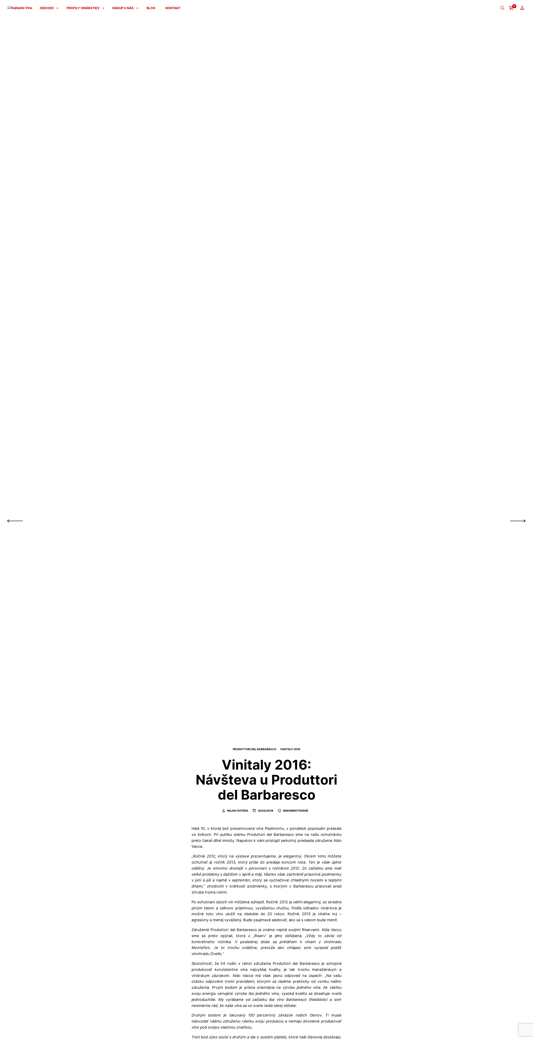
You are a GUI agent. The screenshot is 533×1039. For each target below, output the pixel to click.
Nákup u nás (123, 8)
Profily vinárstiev (83, 8)
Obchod (47, 8)
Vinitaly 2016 (290, 749)
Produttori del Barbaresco (254, 749)
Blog (151, 8)
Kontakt (173, 8)
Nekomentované (295, 810)
